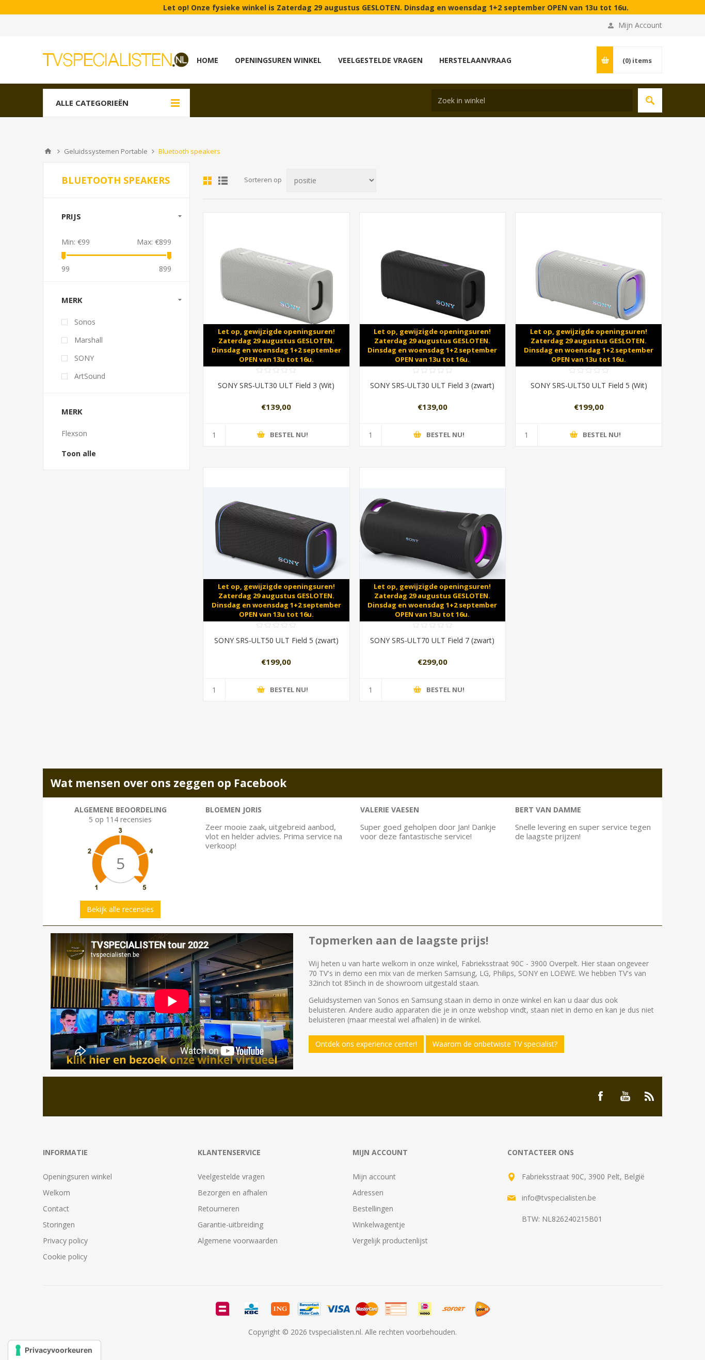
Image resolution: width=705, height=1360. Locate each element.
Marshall (88, 340)
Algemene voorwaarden (238, 1240)
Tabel (207, 181)
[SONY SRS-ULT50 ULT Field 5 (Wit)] (589, 286)
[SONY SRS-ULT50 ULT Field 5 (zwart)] (276, 541)
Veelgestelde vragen (231, 1176)
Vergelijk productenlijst (390, 1240)
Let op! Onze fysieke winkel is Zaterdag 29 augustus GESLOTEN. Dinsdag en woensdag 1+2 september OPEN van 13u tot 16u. (357, 7)
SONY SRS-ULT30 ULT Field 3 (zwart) (432, 385)
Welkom (56, 1192)
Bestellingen (372, 1208)
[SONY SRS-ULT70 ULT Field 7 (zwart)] (433, 541)
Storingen (59, 1224)
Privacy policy (65, 1240)
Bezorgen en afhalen (232, 1192)
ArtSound (89, 376)
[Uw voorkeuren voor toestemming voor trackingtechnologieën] (54, 1350)
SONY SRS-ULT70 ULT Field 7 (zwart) (432, 640)
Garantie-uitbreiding (230, 1224)
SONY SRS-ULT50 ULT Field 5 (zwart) (276, 640)
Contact (56, 1208)
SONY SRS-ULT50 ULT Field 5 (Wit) (589, 385)
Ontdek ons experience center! (366, 1044)
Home (48, 151)
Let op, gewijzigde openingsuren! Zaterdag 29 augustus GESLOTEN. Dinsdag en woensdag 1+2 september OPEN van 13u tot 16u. (276, 345)
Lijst (223, 181)
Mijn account (374, 1176)
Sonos (84, 322)
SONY (84, 358)
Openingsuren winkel (77, 1176)
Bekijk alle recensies (120, 909)
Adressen (367, 1192)
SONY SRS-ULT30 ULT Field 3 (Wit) (276, 385)
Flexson (74, 433)
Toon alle (78, 453)
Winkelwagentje (378, 1224)
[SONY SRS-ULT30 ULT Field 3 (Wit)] (276, 286)
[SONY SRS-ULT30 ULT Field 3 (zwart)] (433, 286)
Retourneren (218, 1208)
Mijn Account (640, 25)
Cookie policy (65, 1256)
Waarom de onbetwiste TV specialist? (494, 1044)
